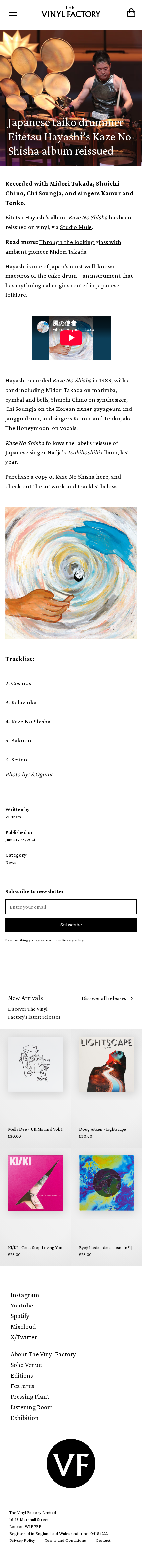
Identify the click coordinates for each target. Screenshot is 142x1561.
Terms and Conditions (65, 1540)
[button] (21, 12)
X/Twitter (24, 1337)
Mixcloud (23, 1326)
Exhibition (25, 1417)
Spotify (20, 1315)
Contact (103, 1540)
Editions (22, 1375)
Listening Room (32, 1407)
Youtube (22, 1305)
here (102, 476)
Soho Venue (26, 1364)
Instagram (25, 1294)
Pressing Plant (30, 1396)
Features (22, 1385)
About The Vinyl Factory (43, 1354)
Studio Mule (76, 226)
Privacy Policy (22, 1540)
